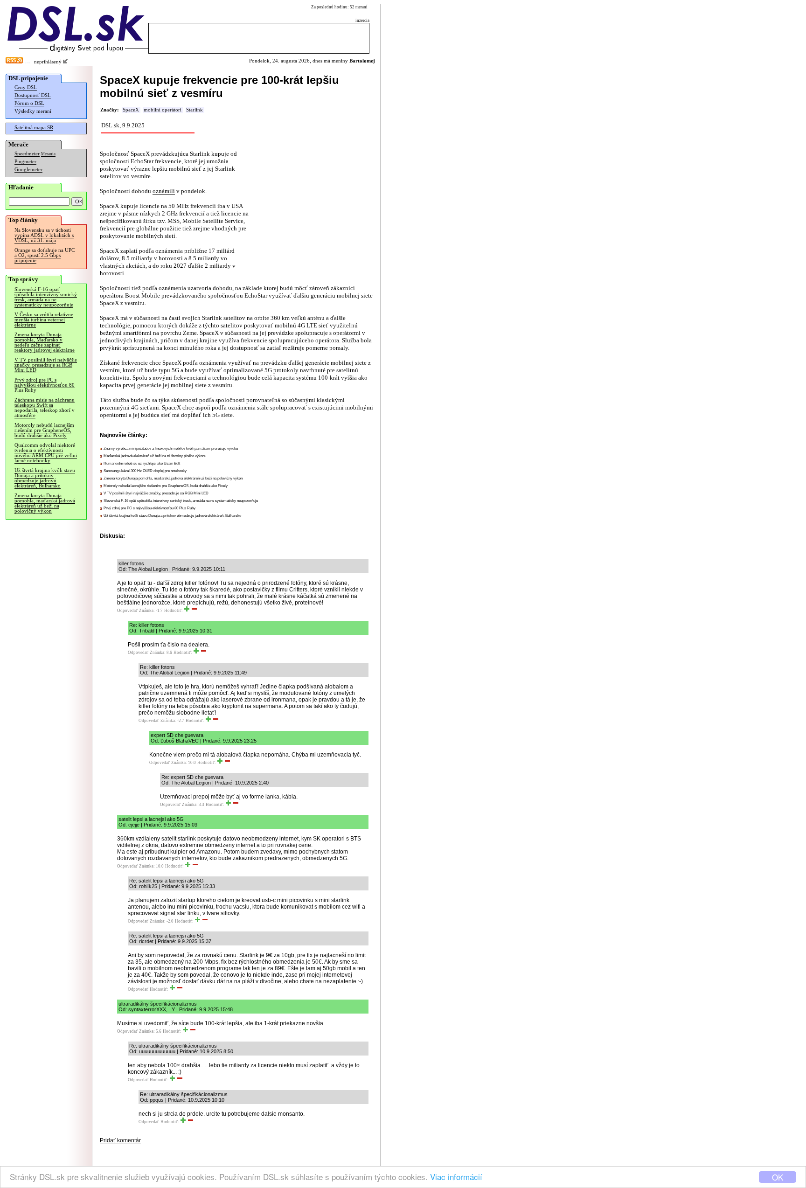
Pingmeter (25, 161)
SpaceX (131, 109)
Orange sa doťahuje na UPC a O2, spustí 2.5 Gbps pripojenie (44, 255)
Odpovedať (127, 610)
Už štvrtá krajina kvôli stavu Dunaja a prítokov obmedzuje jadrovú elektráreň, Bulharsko (44, 478)
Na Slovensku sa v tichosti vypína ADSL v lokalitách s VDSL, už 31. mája (44, 235)
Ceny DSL (25, 87)
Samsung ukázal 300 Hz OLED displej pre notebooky (145, 471)
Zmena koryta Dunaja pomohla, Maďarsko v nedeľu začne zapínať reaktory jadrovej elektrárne (44, 342)
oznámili (164, 191)
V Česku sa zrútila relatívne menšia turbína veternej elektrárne (43, 319)
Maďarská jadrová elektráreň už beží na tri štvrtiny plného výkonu (155, 456)
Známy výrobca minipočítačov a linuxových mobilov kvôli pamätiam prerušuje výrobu (171, 448)
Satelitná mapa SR (33, 127)
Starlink (194, 109)
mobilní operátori (162, 109)
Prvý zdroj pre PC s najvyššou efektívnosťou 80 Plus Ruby (44, 385)
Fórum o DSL (29, 103)
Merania (48, 154)
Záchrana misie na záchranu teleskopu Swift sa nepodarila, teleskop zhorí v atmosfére (44, 407)
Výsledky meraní (32, 111)
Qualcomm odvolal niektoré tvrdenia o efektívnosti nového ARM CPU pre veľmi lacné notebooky (45, 453)
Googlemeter (28, 169)
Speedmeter (27, 153)
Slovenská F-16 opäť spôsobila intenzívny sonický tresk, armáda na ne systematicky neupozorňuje (45, 297)
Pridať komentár (120, 1140)
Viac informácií (456, 1176)
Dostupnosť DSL (32, 95)
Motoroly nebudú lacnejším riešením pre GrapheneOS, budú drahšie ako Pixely (44, 430)
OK (777, 1177)
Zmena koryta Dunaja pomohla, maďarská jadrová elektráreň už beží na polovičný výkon (44, 503)
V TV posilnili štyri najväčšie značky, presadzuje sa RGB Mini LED (45, 365)
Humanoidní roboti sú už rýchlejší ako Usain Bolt (142, 463)
